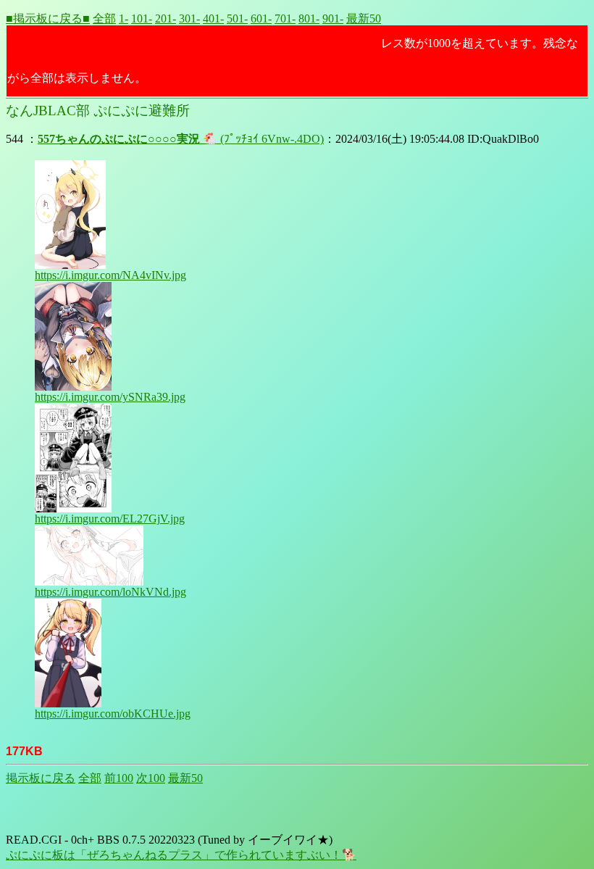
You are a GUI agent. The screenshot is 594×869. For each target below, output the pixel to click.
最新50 (363, 18)
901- (332, 18)
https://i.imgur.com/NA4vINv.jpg (110, 275)
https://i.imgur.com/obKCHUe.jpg (113, 713)
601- (261, 18)
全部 (104, 18)
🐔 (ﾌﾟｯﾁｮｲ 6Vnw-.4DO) (181, 139)
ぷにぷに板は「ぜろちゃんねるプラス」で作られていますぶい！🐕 (181, 855)
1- (123, 18)
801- (308, 18)
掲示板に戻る (40, 778)
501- (237, 18)
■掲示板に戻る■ (48, 18)
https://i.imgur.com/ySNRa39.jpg (110, 397)
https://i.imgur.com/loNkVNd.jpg (110, 592)
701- (285, 18)
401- (213, 18)
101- (141, 18)
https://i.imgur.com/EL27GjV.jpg (110, 518)
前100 (118, 778)
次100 (150, 778)
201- (165, 18)
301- (189, 18)
